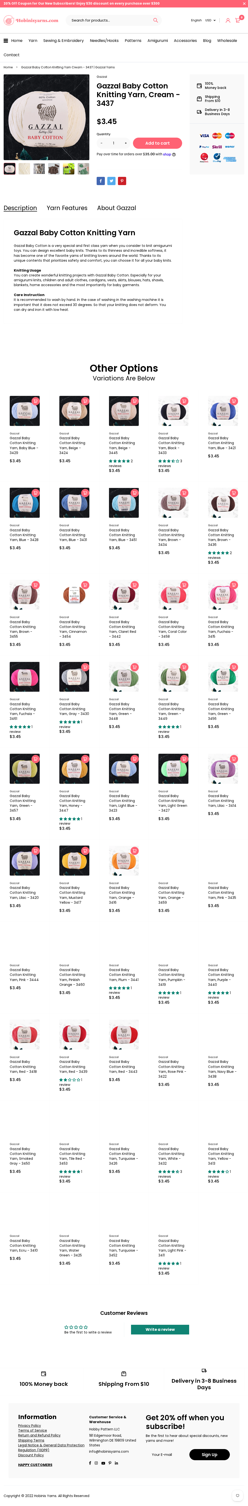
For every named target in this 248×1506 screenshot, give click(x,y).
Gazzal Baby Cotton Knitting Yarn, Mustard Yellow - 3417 (72, 895)
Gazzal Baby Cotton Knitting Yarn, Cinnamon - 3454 (73, 629)
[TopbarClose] (244, 3)
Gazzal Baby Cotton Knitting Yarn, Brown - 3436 (221, 537)
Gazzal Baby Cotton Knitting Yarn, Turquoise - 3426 (123, 1156)
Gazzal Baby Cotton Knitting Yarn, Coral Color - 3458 (172, 629)
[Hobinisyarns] (31, 20)
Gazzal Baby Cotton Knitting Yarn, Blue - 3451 (123, 535)
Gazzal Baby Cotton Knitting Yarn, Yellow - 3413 (221, 1156)
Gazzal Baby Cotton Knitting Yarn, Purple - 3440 (221, 977)
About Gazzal (116, 208)
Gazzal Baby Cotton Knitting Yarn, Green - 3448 (122, 711)
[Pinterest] (122, 181)
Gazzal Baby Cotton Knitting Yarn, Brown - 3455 (23, 629)
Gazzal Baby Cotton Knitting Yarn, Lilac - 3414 (222, 800)
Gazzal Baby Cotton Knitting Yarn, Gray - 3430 (74, 709)
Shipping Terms (31, 1440)
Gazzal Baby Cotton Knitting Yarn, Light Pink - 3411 (172, 1248)
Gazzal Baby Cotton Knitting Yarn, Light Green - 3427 (172, 803)
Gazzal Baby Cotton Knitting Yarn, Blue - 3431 (73, 535)
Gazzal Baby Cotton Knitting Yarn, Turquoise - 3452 (123, 1248)
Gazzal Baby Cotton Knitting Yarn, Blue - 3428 (24, 535)
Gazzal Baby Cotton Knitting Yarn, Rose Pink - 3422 (172, 1069)
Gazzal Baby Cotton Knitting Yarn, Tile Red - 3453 (72, 1156)
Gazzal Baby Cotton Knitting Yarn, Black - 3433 (171, 445)
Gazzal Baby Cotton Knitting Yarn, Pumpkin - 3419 (171, 977)
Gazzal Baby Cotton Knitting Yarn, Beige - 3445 (122, 445)
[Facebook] (101, 181)
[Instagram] (96, 1463)
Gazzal (102, 77)
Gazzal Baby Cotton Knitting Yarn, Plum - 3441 (124, 974)
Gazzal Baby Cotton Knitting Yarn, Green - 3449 (171, 711)
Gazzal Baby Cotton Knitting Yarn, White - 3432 (171, 1156)
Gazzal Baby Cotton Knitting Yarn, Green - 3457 (23, 803)
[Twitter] (111, 181)
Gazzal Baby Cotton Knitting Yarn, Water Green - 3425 (72, 1248)
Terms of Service (32, 1430)
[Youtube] (116, 1463)
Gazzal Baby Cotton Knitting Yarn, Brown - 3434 (171, 537)
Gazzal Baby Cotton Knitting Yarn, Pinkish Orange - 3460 (72, 977)
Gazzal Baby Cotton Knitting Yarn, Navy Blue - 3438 (222, 1069)
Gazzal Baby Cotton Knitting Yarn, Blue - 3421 (222, 443)
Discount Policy (31, 1455)
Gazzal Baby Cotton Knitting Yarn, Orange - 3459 (171, 895)
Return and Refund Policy (39, 1435)
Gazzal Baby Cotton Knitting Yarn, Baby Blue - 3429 (24, 445)
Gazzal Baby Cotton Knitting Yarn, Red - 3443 (123, 1066)
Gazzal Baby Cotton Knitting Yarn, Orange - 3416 (122, 895)
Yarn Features (67, 208)
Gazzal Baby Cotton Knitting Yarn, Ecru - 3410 (24, 1245)
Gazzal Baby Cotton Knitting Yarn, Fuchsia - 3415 (221, 629)
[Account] (228, 20)
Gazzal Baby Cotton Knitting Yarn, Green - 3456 (221, 711)
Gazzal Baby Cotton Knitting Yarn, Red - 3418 (23, 1066)
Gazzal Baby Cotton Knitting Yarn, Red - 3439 (73, 1066)
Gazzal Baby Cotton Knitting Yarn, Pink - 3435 (222, 892)
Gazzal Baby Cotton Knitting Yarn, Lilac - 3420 (24, 892)
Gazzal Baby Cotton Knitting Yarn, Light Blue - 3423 (123, 803)
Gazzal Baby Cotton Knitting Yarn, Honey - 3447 (72, 803)
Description (20, 208)
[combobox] (108, 20)
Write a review (160, 1329)
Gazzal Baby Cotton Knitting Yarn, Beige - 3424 (72, 445)
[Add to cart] (35, 401)
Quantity (103, 134)
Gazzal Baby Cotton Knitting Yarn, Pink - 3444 (24, 974)
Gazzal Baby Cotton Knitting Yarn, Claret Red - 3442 (122, 629)
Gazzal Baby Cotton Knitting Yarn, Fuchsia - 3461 (23, 711)
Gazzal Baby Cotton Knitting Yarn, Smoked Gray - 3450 (23, 1156)
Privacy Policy (29, 1425)
